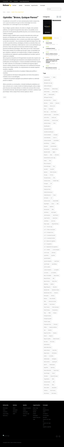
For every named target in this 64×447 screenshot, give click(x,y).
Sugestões (46, 367)
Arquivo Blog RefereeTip (24, 1)
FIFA (54, 177)
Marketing (46, 284)
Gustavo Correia (47, 200)
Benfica (51, 103)
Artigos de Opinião (27, 408)
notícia (47, 57)
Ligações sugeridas (47, 426)
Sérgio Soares (46, 353)
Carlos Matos (56, 114)
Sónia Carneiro (47, 361)
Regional (51, 335)
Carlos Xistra (46, 117)
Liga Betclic (46, 255)
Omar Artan (49, 43)
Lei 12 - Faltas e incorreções (49, 229)
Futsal (54, 195)
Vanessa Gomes (47, 381)
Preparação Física (47, 324)
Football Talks (55, 180)
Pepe (45, 312)
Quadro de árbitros (53, 327)
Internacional (46, 209)
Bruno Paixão (53, 111)
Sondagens (54, 358)
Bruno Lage (46, 111)
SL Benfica (51, 355)
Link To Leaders (47, 266)
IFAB (57, 203)
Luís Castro (46, 272)
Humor (52, 203)
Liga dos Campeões (48, 261)
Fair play (45, 174)
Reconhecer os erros (51, 68)
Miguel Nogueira (47, 287)
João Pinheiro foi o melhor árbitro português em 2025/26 (52, 61)
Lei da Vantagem (56, 249)
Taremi (53, 373)
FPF (51, 183)
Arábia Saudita (51, 94)
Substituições (52, 364)
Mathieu (52, 284)
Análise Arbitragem (48, 85)
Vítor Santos (53, 393)
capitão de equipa (47, 114)
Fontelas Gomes (47, 180)
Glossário (45, 417)
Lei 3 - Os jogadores (48, 243)
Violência (46, 390)
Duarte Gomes (55, 149)
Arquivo (8, 12)
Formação (42, 5)
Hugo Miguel (46, 203)
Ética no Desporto (47, 163)
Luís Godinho (53, 272)
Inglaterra (52, 206)
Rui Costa (46, 341)
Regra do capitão (47, 338)
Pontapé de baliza (47, 315)
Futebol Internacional (48, 192)
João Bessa (46, 212)
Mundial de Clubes (55, 289)
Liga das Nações (47, 258)
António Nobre (47, 91)
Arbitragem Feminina (48, 97)
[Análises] (56, 20)
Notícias (14, 5)
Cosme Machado (47, 137)
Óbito (45, 301)
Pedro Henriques (55, 307)
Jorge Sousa (54, 218)
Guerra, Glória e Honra (51, 54)
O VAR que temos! (50, 48)
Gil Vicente (46, 197)
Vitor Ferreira (52, 390)
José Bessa (46, 220)
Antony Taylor (55, 91)
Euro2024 (52, 169)
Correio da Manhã (47, 134)
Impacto (45, 206)
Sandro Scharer (47, 350)
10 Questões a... (47, 77)
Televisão (46, 376)
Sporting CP (54, 361)
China (54, 123)
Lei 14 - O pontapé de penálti (49, 235)
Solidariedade (46, 358)
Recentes (47, 38)
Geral (14, 408)
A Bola (54, 77)
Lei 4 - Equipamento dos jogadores (51, 246)
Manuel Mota (56, 275)
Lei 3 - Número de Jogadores (49, 241)
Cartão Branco (47, 120)
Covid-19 (55, 137)
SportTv (45, 364)
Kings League (46, 223)
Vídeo (53, 384)
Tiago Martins (46, 378)
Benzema (57, 103)
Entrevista (57, 154)
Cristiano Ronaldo (47, 140)
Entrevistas (27, 5)
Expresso (46, 172)
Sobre (11, 1)
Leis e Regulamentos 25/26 (46, 410)
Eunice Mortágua (47, 166)
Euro (54, 166)
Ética (50, 160)
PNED (49, 312)
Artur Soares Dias (47, 100)
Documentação (53, 146)
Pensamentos (55, 310)
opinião (47, 41)
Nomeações (46, 295)
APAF (45, 94)
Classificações (47, 126)
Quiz (45, 330)
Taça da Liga (55, 370)
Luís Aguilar (56, 269)
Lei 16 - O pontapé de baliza (49, 238)
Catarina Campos (47, 123)
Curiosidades (56, 140)
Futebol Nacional (47, 195)
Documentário (47, 149)
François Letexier (47, 186)
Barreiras (46, 103)
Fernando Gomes (47, 177)
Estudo (45, 160)
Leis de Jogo (46, 252)
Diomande (46, 146)
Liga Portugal (46, 264)
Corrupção (55, 134)
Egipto (54, 151)
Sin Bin (45, 355)
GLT (51, 197)
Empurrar (46, 154)
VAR (53, 381)
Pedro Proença (47, 310)
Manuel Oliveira (47, 278)
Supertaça (53, 367)
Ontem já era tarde (52, 301)
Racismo (50, 330)
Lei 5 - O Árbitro (47, 249)
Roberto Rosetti (56, 338)
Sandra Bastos (47, 344)
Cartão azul (54, 117)
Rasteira (55, 333)
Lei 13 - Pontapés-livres (48, 232)
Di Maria (53, 143)
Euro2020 (46, 169)
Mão (53, 278)
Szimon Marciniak (47, 370)
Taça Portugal (46, 373)
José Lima (53, 220)
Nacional (56, 292)
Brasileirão (51, 108)
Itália (53, 209)
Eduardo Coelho (47, 151)
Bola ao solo (52, 106)
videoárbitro (54, 387)
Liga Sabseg (54, 264)
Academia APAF (47, 80)
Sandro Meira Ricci (47, 347)
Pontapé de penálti (47, 318)
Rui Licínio (52, 341)
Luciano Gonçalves (47, 269)
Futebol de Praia (47, 189)
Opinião (20, 5)
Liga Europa (56, 261)
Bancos (54, 100)
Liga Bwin (53, 255)
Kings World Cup (55, 223)
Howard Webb (55, 200)
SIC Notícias (54, 353)
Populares (56, 38)
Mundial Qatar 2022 (48, 292)
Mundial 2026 (46, 289)
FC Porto (51, 174)
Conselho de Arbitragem (49, 131)
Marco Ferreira (47, 281)
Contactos (16, 1)
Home (4, 12)
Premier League (47, 321)
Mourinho (55, 287)
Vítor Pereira (46, 393)
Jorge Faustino (34, 5)
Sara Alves (54, 350)
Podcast (54, 312)
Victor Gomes (46, 384)
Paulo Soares (52, 304)
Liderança (53, 252)
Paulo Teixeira (47, 307)
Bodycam (46, 106)
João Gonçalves (47, 215)
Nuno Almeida (52, 298)
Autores (24, 415)
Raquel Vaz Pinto (47, 333)
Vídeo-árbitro (46, 387)
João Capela (53, 212)
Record (45, 335)
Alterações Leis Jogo (48, 83)
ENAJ (51, 154)
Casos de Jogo (55, 120)
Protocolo (55, 324)
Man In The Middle (47, 275)
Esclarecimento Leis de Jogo (49, 157)
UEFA (53, 378)
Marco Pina (54, 281)
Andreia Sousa (55, 88)
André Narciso (47, 88)
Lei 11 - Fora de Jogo (48, 226)
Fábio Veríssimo (53, 172)
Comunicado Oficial (48, 128)
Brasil (45, 108)
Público (45, 327)
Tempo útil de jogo (54, 376)
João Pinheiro (55, 215)
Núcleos (45, 298)
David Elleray (46, 143)
